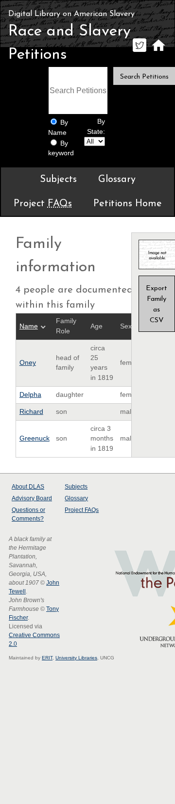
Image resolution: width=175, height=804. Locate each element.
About (28, 486)
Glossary (117, 179)
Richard (31, 411)
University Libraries (76, 657)
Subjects (58, 179)
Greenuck (34, 438)
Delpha (30, 394)
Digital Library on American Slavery (71, 14)
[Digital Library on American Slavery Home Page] (158, 51)
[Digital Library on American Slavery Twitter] (139, 51)
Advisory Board (32, 498)
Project (43, 204)
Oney (27, 362)
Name (28, 326)
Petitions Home (127, 204)
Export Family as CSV (156, 304)
